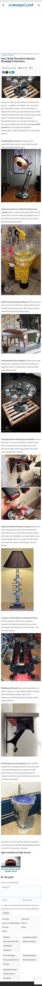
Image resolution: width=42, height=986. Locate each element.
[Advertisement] (21, 31)
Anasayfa (3, 54)
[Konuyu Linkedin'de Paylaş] (13, 72)
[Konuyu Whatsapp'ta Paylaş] (10, 72)
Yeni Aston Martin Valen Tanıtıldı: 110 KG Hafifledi (10, 871)
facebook (29, 845)
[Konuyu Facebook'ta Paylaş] (3, 72)
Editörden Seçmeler (14, 54)
